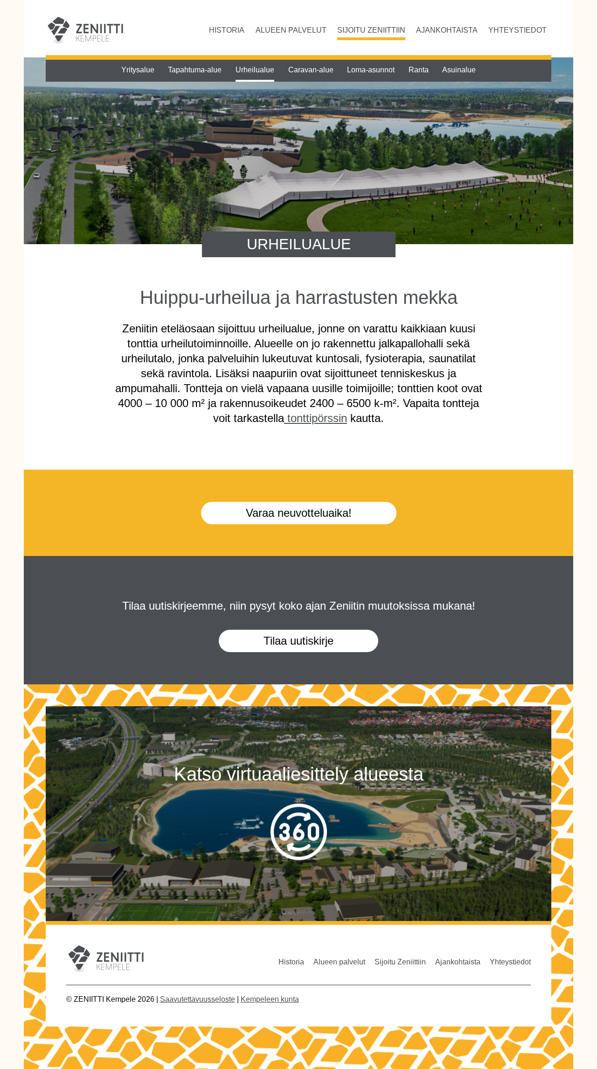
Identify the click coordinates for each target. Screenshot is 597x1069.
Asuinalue (459, 70)
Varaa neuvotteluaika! (299, 512)
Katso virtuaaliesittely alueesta (298, 773)
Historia (226, 30)
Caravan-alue (310, 70)
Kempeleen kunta (270, 999)
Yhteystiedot (517, 30)
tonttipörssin (315, 418)
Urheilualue (255, 70)
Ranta (419, 70)
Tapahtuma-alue (195, 70)
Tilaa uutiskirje (298, 640)
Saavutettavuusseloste (197, 999)
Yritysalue (137, 70)
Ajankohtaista (447, 30)
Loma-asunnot (371, 70)
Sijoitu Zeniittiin (371, 30)
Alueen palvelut (291, 30)
